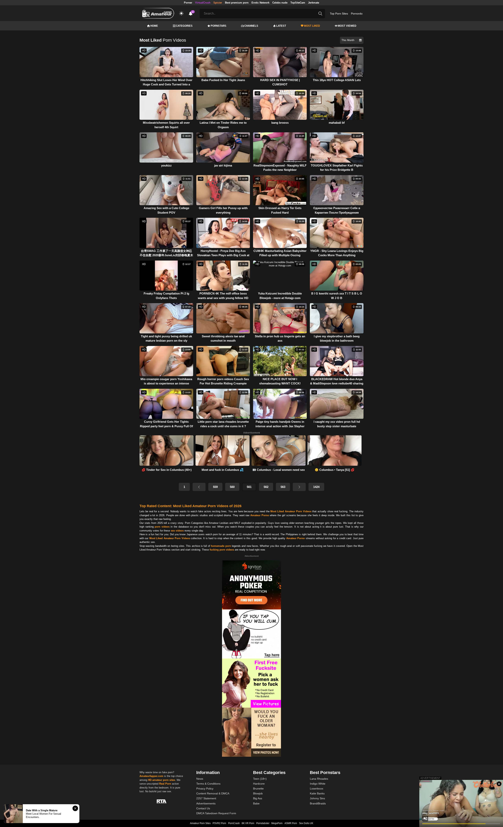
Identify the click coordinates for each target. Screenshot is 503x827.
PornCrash (234, 823)
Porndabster (262, 823)
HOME (154, 25)
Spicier (217, 2)
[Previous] (199, 487)
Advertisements (206, 803)
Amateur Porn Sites (200, 823)
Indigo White (317, 783)
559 (215, 487)
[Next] (299, 487)
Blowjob (258, 793)
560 (232, 487)
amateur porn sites (163, 780)
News (199, 778)
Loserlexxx (316, 788)
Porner (188, 2)
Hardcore (259, 783)
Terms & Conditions (208, 783)
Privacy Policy (204, 788)
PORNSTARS (218, 25)
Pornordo (357, 13)
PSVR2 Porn (219, 823)
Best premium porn (237, 2)
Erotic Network (260, 2)
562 (266, 487)
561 (249, 487)
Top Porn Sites (339, 13)
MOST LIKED (312, 25)
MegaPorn (277, 823)
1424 (316, 487)
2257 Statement (206, 798)
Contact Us (203, 808)
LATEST (281, 25)
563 (283, 487)
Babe (256, 803)
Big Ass (257, 798)
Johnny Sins (317, 798)
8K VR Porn (248, 823)
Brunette (258, 788)
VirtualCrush (202, 2)
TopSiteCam (297, 2)
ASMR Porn (291, 823)
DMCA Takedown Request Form (216, 813)
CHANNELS (251, 25)
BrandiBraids (318, 803)
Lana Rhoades (319, 778)
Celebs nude (279, 2)
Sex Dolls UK (306, 823)
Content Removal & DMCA (212, 793)
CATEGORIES (184, 25)
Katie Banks (317, 793)
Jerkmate (313, 2)
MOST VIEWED (347, 25)
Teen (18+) (260, 778)
